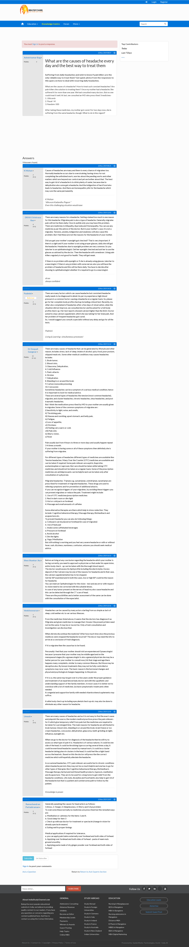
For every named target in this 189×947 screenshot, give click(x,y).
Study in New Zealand (93, 931)
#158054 (26, 213)
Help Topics (64, 931)
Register (164, 2)
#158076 (26, 799)
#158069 (26, 712)
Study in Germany (91, 913)
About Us (26, 943)
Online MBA (65, 935)
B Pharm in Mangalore (117, 924)
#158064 (26, 606)
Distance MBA (114, 920)
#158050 (26, 166)
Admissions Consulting (69, 904)
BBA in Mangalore (116, 931)
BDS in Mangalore (116, 907)
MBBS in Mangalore (116, 927)
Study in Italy (89, 917)
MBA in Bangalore (116, 910)
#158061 (26, 556)
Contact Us (36, 943)
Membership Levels (67, 917)
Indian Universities (91, 934)
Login (154, 2)
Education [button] (32, 24)
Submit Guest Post (154, 912)
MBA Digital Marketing (118, 934)
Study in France (90, 924)
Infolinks (63, 910)
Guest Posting (66, 928)
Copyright (46, 943)
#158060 (26, 344)
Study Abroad (89, 904)
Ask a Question (29, 871)
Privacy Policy (57, 943)
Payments (64, 921)
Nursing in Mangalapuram (119, 904)
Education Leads (154, 900)
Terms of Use (70, 943)
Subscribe (73, 889)
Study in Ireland (90, 920)
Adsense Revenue (67, 907)
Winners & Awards (67, 924)
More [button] (75, 24)
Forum (66, 24)
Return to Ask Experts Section (93, 871)
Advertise (154, 906)
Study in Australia (91, 927)
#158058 (26, 289)
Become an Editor (67, 914)
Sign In (35, 44)
